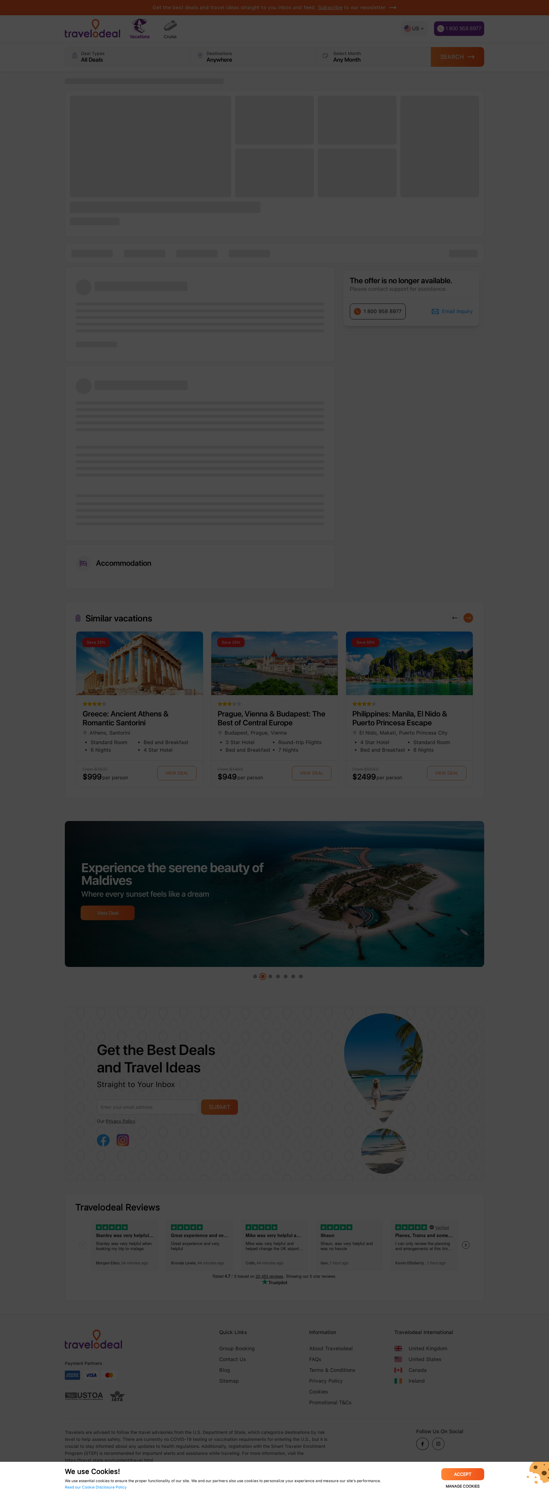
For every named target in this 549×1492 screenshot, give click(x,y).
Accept (462, 1474)
